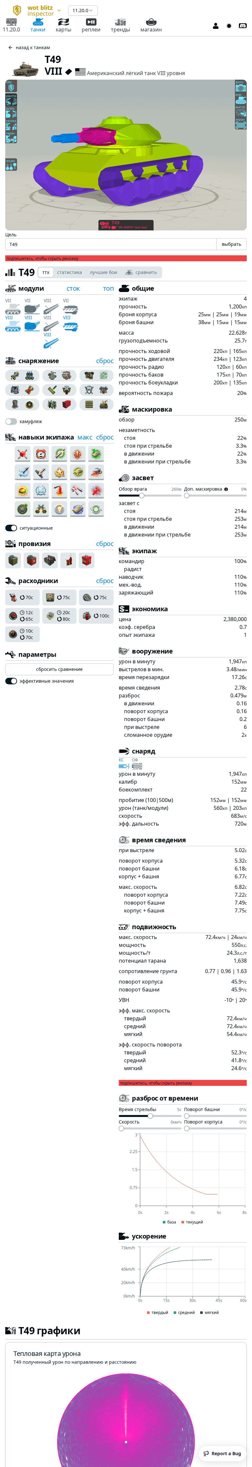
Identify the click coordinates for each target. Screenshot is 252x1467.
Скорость (129, 1122)
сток (73, 288)
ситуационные (36, 528)
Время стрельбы (137, 1109)
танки (38, 29)
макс (84, 437)
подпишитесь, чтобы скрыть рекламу (42, 258)
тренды (120, 29)
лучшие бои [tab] (103, 272)
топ (108, 288)
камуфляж (31, 421)
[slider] (141, 495)
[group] (22, 375)
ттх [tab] (45, 272)
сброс (105, 360)
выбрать (231, 244)
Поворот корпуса (203, 1122)
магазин (151, 29)
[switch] (11, 421)
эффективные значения (47, 681)
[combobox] (34, 10)
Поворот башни (202, 1109)
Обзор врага (133, 489)
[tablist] (99, 272)
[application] (183, 1179)
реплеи (91, 29)
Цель (10, 234)
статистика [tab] (69, 272)
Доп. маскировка (203, 489)
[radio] (13, 375)
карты (63, 29)
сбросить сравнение (59, 669)
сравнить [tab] (146, 272)
